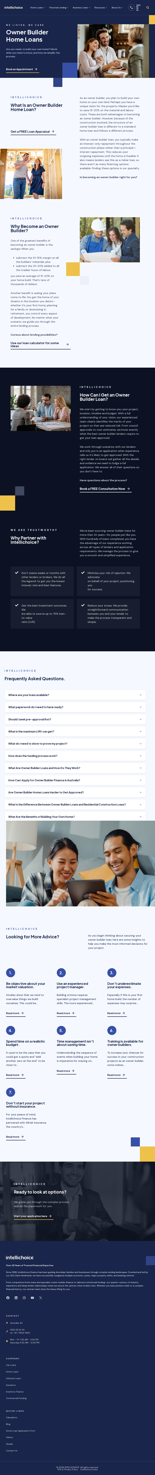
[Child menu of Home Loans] (37, 7)
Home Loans (12, 1371)
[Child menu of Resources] (100, 7)
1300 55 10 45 (138, 7)
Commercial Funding (16, 1398)
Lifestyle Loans (13, 1378)
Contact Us (11, 1450)
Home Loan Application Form (20, 1430)
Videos (9, 1437)
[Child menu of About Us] (117, 7)
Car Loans (11, 1365)
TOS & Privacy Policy (67, 1469)
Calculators (11, 1417)
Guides (9, 1444)
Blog (8, 1424)
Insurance (11, 1385)
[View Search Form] (147, 7)
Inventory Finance (15, 1391)
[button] (75, 695)
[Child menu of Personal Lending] (59, 7)
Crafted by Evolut (89, 1469)
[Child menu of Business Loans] (81, 7)
